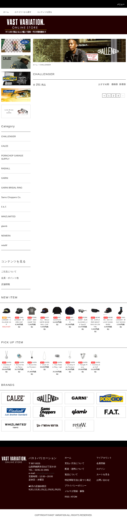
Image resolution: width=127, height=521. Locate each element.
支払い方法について (74, 463)
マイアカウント (104, 457)
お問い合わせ (102, 480)
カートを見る (102, 474)
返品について (71, 474)
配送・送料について (74, 469)
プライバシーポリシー (75, 485)
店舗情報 (5, 284)
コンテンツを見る (44, 12)
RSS (67, 496)
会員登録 (100, 463)
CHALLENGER (45, 65)
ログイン (100, 469)
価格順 (114, 84)
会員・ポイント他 (10, 278)
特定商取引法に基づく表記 (78, 480)
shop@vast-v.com (45, 473)
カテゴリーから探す (23, 12)
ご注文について (8, 271)
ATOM (74, 496)
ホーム (6, 12)
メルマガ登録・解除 (74, 491)
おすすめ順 (103, 84)
